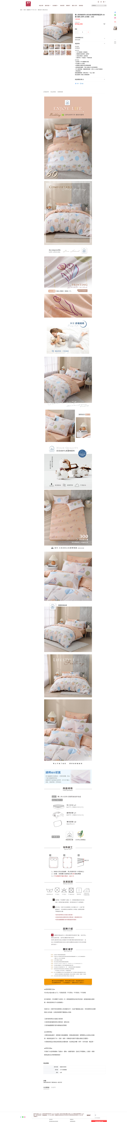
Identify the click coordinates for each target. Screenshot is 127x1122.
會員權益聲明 (72, 1121)
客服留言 (71, 1119)
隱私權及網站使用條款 (53, 1121)
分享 (78, 83)
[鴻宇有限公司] (28, 3)
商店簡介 (51, 1119)
